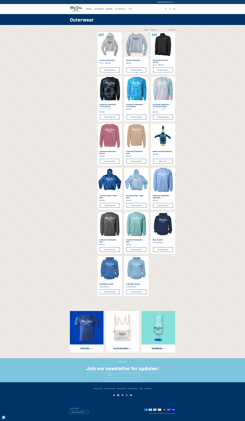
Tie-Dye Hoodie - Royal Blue (108, 196)
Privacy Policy (97, 388)
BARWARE (157, 348)
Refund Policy (121, 388)
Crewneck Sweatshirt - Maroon (108, 152)
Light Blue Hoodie (133, 284)
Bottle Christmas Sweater (162, 151)
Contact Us (148, 388)
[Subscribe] (137, 375)
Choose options (109, 70)
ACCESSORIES (121, 348)
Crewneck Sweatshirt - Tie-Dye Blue (135, 105)
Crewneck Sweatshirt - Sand (135, 152)
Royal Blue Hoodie (106, 284)
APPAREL (85, 348)
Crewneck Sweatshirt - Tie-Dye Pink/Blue (161, 105)
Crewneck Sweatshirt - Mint (135, 241)
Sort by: (146, 30)
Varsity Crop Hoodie (107, 60)
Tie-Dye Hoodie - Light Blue (134, 196)
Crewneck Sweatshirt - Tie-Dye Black (108, 105)
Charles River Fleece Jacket (160, 61)
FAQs (141, 388)
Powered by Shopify (170, 413)
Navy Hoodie (158, 240)
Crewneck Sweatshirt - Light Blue (161, 196)
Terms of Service (109, 388)
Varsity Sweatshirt (133, 60)
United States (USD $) (78, 412)
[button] (121, 9)
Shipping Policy (133, 388)
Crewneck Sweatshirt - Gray (108, 241)
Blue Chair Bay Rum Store (159, 413)
